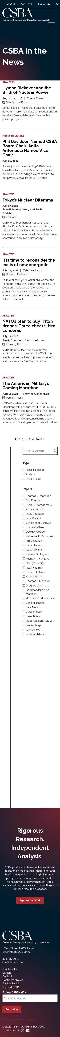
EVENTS (11, 4)
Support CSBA (11, 987)
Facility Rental (10, 983)
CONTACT (26, 4)
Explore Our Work (30, 900)
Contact (7, 976)
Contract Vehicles (12, 980)
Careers (6, 972)
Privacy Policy (10, 1030)
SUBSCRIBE (44, 4)
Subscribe (12, 1009)
